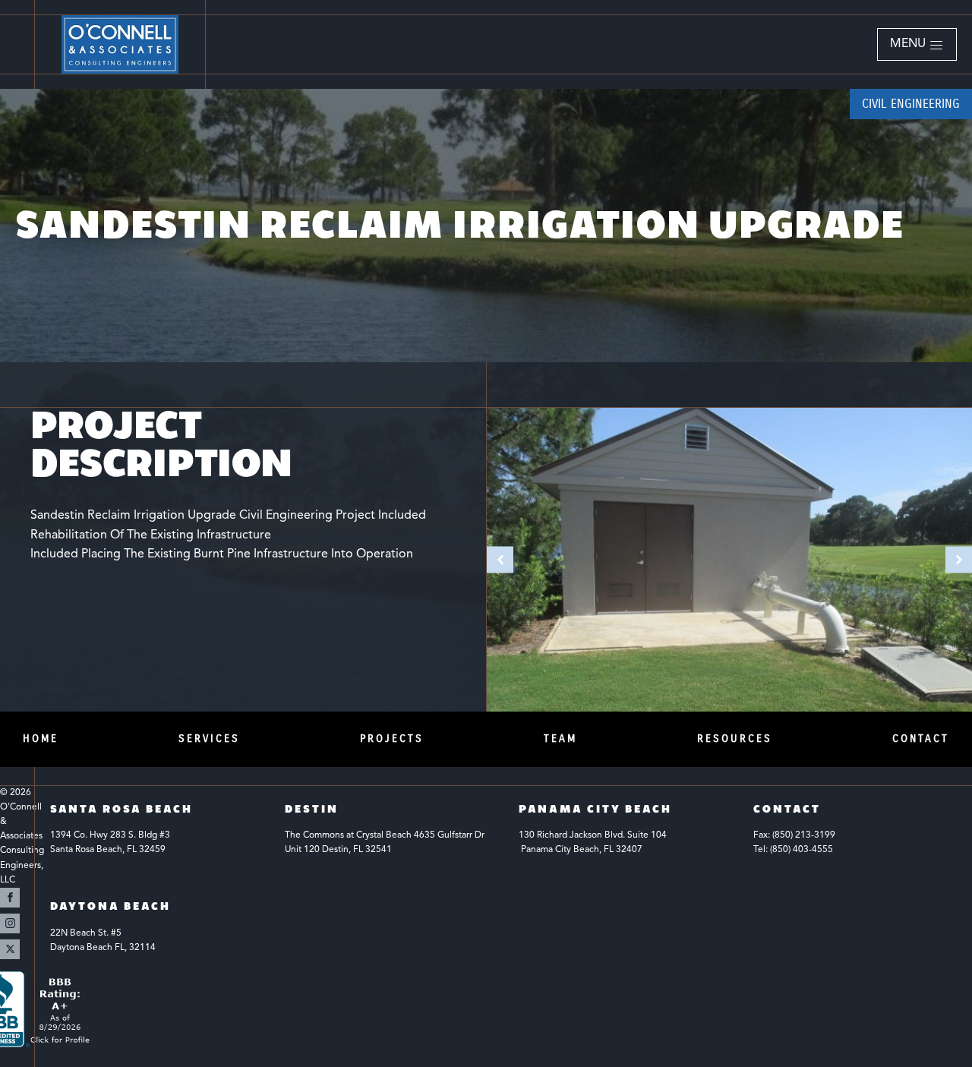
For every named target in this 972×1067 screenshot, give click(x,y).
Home (40, 738)
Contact (920, 738)
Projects (392, 738)
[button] (917, 45)
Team (560, 738)
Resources (734, 738)
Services (209, 738)
